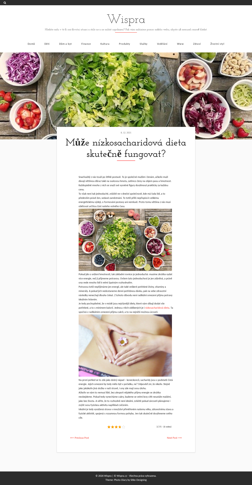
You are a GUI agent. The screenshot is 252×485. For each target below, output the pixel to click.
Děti (47, 44)
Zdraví (197, 44)
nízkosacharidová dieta (157, 308)
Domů (31, 44)
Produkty (124, 44)
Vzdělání (162, 44)
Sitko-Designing (139, 480)
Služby (144, 44)
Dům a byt (65, 44)
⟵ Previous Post (79, 438)
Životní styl (217, 44)
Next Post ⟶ (174, 438)
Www (180, 44)
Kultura (105, 44)
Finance (86, 44)
